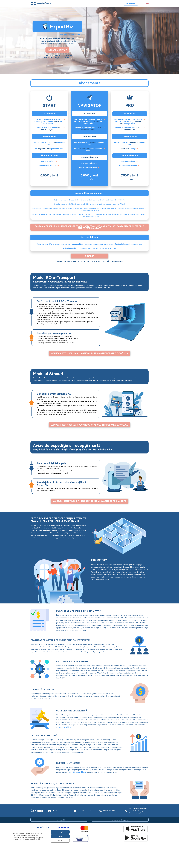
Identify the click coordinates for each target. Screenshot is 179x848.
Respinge (60, 836)
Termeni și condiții (59, 820)
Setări (60, 840)
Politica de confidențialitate (120, 820)
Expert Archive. (64, 727)
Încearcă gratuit (57, 50)
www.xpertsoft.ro (111, 574)
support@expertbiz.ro (77, 772)
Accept (60, 832)
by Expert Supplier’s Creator (71, 34)
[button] (2, 40)
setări (38, 839)
